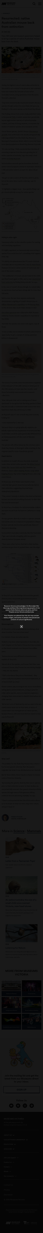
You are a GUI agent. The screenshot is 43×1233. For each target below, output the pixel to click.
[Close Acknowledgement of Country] (21, 626)
